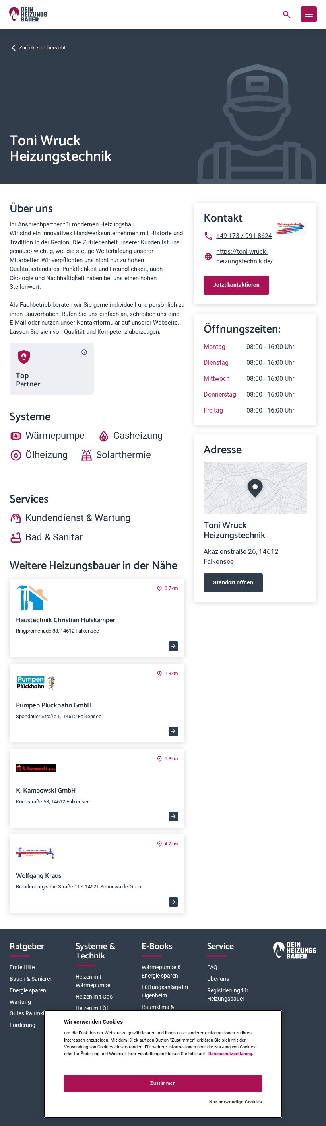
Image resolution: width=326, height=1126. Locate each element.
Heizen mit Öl (92, 1008)
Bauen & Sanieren (31, 979)
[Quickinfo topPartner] (84, 352)
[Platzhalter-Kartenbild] (255, 488)
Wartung (20, 1002)
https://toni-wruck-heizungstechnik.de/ (244, 256)
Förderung (22, 1025)
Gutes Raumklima (31, 1013)
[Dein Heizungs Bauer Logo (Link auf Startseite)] (28, 14)
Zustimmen (162, 1083)
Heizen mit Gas (94, 997)
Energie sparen (28, 990)
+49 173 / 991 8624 (244, 236)
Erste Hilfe (22, 967)
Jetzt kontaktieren (236, 285)
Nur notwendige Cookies (235, 1102)
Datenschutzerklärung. (230, 1053)
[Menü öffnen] (309, 14)
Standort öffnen (233, 582)
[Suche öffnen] (287, 14)
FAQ (212, 967)
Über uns (218, 979)
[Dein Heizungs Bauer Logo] (294, 952)
